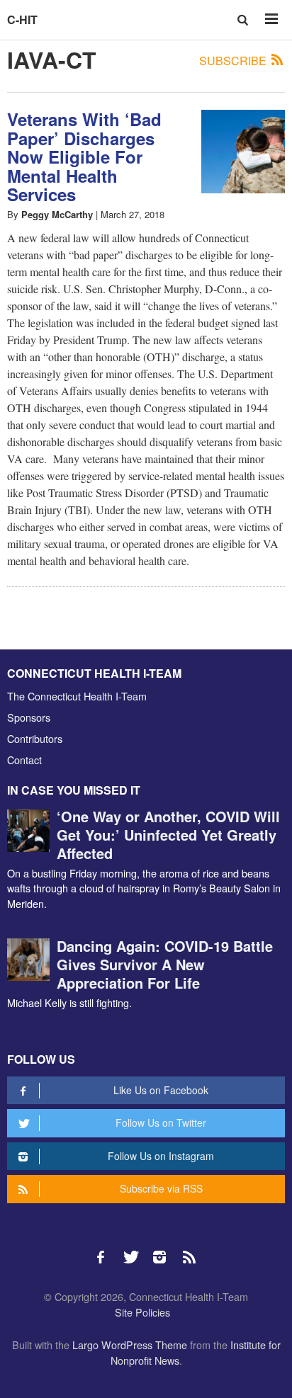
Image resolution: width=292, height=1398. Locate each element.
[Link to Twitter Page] (135, 1250)
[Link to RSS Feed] (190, 1250)
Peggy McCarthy (57, 214)
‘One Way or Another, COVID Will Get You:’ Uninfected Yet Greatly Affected (168, 834)
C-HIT (22, 19)
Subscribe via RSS (161, 1188)
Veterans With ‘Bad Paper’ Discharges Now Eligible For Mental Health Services (84, 156)
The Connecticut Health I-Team (77, 695)
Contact (24, 759)
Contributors (34, 738)
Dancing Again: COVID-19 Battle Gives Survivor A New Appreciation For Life (165, 964)
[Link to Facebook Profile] (105, 1250)
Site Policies (142, 1312)
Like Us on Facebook (160, 1090)
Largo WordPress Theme (129, 1344)
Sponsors (28, 717)
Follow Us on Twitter (161, 1122)
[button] (244, 19)
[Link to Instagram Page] (164, 1250)
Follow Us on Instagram (161, 1156)
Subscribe (234, 61)
